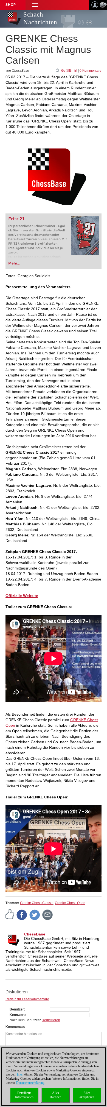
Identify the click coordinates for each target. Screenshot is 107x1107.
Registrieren (51, 1020)
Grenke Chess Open (70, 903)
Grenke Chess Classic (36, 903)
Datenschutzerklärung (30, 1083)
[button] (35, 5)
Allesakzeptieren (87, 1095)
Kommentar (14, 1027)
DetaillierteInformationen (24, 1095)
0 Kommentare (91, 71)
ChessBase (34, 934)
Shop (10, 5)
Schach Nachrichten (40, 18)
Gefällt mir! (69, 71)
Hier (20, 1074)
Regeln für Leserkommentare (27, 999)
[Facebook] (22, 914)
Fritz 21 (16, 218)
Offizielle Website (21, 595)
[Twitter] (35, 914)
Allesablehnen (55, 1095)
